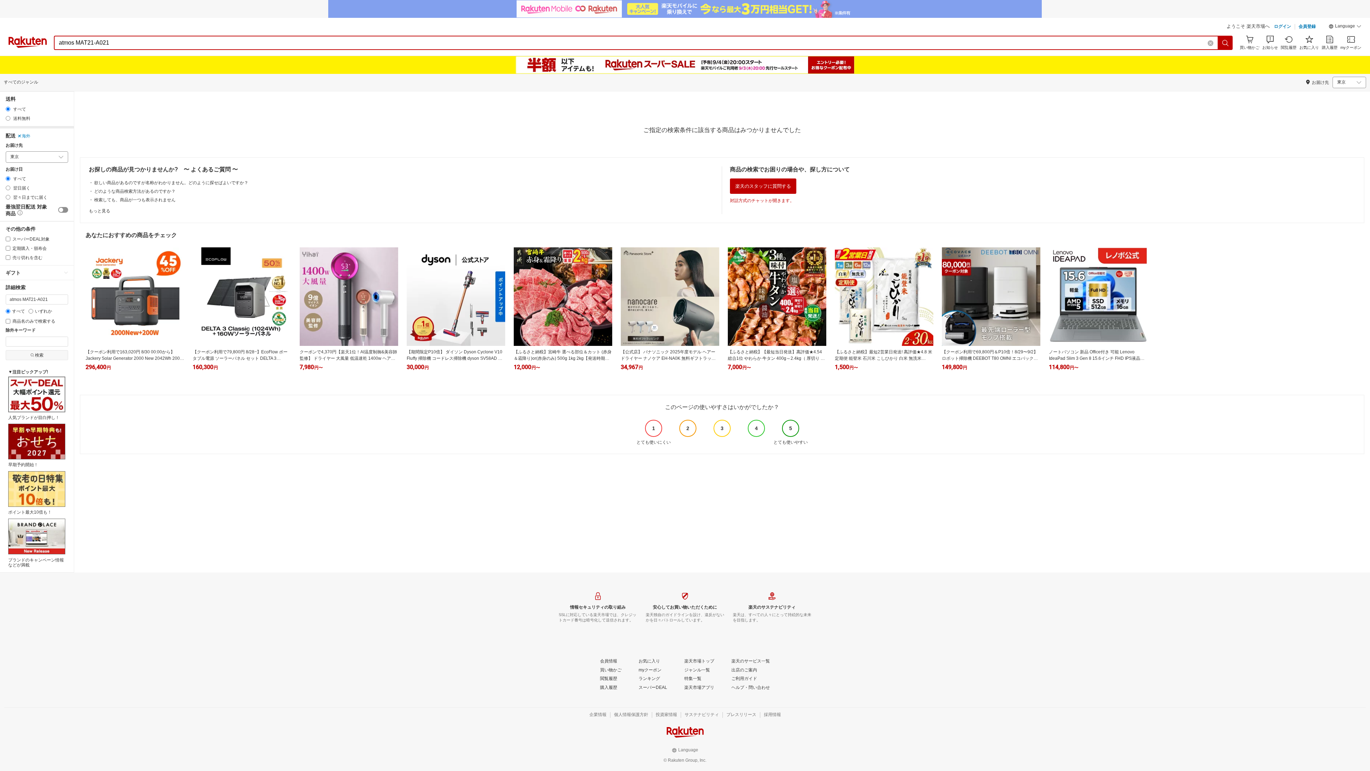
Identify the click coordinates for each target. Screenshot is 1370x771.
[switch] (63, 210)
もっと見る (99, 210)
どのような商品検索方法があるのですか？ (135, 191)
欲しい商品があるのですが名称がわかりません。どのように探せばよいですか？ (171, 182)
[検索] (1225, 43)
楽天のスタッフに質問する (763, 186)
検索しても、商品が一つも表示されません (135, 199)
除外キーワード (21, 330)
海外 (26, 135)
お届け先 (14, 145)
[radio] (8, 109)
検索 (39, 355)
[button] (1345, 27)
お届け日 (14, 169)
